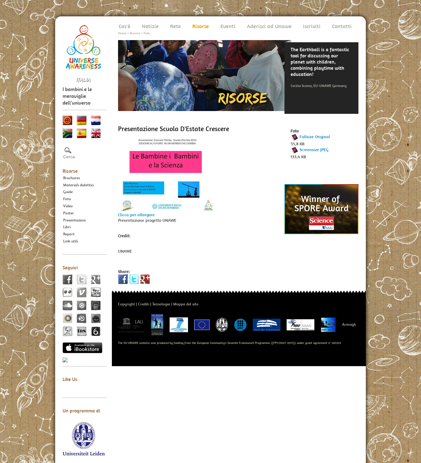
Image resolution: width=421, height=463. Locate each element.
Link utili (70, 241)
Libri (67, 226)
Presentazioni (74, 220)
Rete (175, 26)
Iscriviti (312, 26)
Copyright (126, 304)
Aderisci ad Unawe (269, 26)
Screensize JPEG (314, 149)
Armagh (349, 324)
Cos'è (124, 26)
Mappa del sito (185, 304)
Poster (68, 213)
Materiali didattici (78, 185)
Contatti (342, 26)
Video (68, 206)
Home (122, 33)
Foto (67, 198)
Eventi (227, 26)
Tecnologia (161, 304)
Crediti (143, 304)
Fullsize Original (315, 136)
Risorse (70, 171)
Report (69, 234)
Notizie (150, 26)
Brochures (71, 177)
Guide (68, 191)
